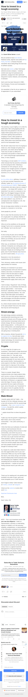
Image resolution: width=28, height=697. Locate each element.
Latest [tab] (6, 624)
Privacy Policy (16, 682)
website (12, 488)
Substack (7, 694)
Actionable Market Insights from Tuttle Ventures (9, 645)
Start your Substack (10, 690)
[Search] (25, 624)
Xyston (12, 69)
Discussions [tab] (12, 624)
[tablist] (7, 606)
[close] (24, 647)
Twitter (5, 484)
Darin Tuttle (9, 18)
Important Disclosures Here (9, 493)
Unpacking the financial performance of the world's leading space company (10, 634)
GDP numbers (22, 161)
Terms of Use (21, 578)
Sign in (25, 2)
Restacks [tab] (11, 606)
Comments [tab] (4, 606)
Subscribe (19, 2)
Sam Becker (17, 18)
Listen (24, 19)
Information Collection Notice (15, 580)
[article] (14, 634)
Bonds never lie (5, 642)
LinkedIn (10, 484)
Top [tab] (3, 624)
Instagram (17, 484)
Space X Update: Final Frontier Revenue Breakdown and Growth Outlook (10, 630)
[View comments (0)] (7, 23)
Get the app (21, 690)
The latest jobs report (7, 197)
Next (23, 596)
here (5, 490)
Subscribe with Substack (15, 676)
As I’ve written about (7, 179)
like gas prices (20, 253)
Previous (6, 596)
